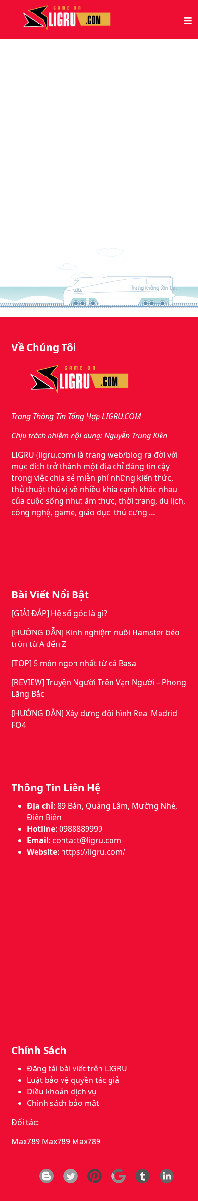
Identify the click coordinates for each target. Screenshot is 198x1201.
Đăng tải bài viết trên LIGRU (77, 1068)
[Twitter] (70, 1176)
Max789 (26, 1141)
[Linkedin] (167, 1176)
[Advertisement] (99, 143)
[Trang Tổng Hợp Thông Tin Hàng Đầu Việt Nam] (64, 18)
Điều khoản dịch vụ (62, 1091)
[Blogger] (46, 1176)
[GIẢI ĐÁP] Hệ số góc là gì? (59, 613)
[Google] (118, 1176)
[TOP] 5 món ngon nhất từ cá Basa (74, 663)
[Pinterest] (94, 1176)
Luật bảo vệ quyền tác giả (73, 1080)
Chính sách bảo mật (63, 1103)
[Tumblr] (143, 1176)
